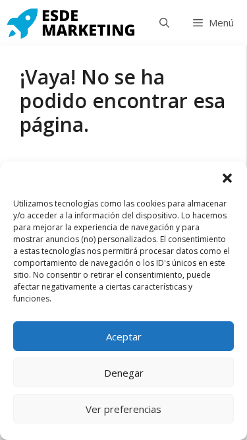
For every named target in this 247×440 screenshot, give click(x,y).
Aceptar (124, 336)
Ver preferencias (123, 409)
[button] (227, 178)
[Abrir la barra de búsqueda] (164, 23)
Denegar (124, 372)
